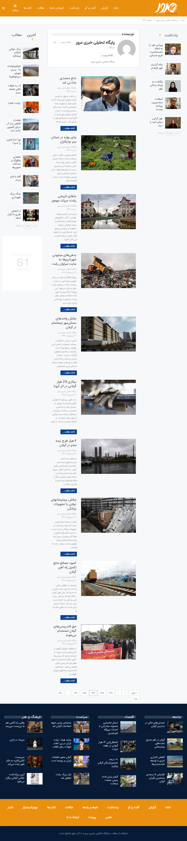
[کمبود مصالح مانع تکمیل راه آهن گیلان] (108, 578)
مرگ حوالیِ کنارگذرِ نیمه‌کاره (15, 52)
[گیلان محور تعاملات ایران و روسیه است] (81, 761)
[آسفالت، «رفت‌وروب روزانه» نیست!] (173, 103)
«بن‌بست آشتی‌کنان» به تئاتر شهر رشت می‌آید (15, 760)
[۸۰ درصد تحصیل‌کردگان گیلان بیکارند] (128, 764)
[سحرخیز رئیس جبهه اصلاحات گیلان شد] (81, 727)
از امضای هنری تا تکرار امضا (14, 214)
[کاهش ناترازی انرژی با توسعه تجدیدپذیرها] (175, 761)
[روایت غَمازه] (31, 107)
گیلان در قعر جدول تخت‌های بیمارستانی (155, 743)
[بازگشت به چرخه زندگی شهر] (173, 86)
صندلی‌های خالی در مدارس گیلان (155, 725)
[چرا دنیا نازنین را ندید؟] (31, 144)
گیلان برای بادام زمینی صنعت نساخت (110, 780)
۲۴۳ (102, 693)
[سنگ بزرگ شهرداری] (31, 198)
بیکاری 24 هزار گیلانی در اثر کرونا (65, 384)
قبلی (133, 693)
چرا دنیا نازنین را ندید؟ (14, 141)
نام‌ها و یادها (57, 8)
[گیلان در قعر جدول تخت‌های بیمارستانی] (175, 744)
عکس (109, 817)
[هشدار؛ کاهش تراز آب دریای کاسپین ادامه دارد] (31, 124)
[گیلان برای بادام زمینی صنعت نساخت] (128, 781)
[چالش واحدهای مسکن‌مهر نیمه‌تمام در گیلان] (108, 333)
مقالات (40, 8)
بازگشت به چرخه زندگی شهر (156, 85)
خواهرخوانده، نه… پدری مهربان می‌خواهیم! (14, 71)
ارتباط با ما (72, 817)
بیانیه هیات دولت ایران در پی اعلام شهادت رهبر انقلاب (61, 743)
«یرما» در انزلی (16, 740)
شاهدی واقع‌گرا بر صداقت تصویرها (16, 162)
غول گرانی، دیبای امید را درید (156, 122)
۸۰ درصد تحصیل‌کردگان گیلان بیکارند (108, 763)
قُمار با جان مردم (15, 178)
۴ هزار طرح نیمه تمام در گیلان (66, 443)
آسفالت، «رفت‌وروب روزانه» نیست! (157, 104)
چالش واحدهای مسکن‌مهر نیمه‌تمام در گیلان (64, 323)
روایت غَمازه (14, 103)
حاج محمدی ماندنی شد (68, 81)
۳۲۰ (60, 693)
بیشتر (15, 10)
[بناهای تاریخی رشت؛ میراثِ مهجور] (108, 211)
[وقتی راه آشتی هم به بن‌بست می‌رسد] (35, 727)
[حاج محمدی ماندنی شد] (108, 93)
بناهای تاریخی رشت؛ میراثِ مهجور (64, 198)
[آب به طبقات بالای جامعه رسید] (31, 90)
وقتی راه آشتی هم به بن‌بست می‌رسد (14, 725)
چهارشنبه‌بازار (30, 807)
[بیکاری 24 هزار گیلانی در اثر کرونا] (108, 397)
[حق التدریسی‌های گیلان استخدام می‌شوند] (108, 641)
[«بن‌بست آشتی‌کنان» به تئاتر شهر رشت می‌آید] (35, 761)
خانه (116, 8)
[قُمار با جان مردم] (31, 181)
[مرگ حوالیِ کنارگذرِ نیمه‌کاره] (31, 53)
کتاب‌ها (28, 8)
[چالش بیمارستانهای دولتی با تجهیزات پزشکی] (108, 515)
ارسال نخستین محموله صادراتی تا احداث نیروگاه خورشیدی (108, 728)
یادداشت (74, 8)
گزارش (104, 8)
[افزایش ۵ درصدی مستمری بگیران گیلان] (175, 779)
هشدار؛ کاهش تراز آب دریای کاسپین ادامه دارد (13, 125)
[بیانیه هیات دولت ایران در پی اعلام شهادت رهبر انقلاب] (81, 744)
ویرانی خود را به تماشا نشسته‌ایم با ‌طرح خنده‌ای (156, 50)
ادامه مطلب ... (68, 128)
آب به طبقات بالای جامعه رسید (14, 89)
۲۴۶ (75, 693)
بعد (135, 699)
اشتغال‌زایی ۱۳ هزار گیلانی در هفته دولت (108, 745)
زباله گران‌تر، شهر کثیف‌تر (157, 66)
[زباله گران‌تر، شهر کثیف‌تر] (173, 69)
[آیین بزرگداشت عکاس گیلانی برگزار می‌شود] (35, 779)
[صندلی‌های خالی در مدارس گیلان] (175, 727)
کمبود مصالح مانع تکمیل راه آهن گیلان (64, 567)
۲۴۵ (84, 693)
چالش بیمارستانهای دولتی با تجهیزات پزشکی (63, 504)
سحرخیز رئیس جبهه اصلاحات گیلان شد (61, 725)
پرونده (92, 817)
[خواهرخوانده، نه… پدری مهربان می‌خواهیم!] (31, 70)
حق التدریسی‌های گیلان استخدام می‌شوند (65, 631)
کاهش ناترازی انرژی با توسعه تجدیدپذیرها (157, 760)
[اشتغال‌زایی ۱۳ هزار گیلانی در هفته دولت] (128, 746)
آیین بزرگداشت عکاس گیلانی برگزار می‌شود (14, 778)
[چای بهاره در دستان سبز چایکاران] (108, 152)
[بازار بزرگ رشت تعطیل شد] (81, 779)
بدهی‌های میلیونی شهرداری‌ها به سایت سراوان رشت (64, 260)
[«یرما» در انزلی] (35, 744)
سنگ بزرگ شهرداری (15, 196)
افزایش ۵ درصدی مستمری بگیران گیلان (155, 778)
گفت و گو (90, 8)
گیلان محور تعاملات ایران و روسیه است (61, 759)
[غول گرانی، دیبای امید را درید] (173, 123)
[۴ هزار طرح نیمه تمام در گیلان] (108, 456)
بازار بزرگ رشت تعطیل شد (63, 776)
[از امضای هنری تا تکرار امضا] (31, 215)
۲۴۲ (111, 693)
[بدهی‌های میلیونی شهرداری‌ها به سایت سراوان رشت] (108, 270)
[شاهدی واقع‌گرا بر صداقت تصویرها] (31, 161)
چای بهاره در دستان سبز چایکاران (63, 140)
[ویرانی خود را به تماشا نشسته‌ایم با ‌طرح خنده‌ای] (173, 49)
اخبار (10, 807)
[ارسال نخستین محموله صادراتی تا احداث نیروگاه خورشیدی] (128, 727)
